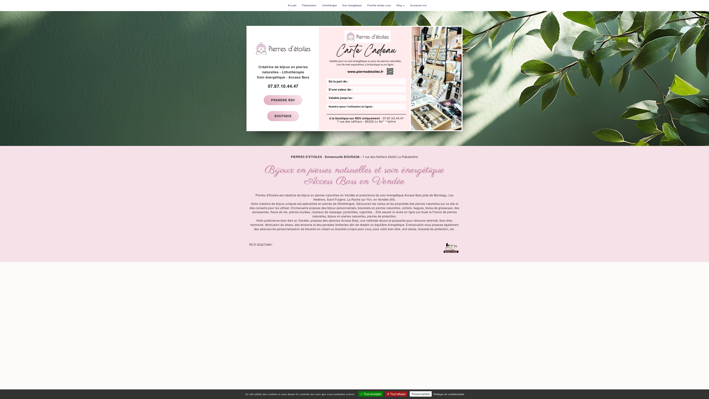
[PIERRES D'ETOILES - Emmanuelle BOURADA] (282, 5)
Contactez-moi (418, 5)
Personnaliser (421, 394)
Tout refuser (397, 394)
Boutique (283, 116)
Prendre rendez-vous (379, 5)
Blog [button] (400, 5)
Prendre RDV (283, 100)
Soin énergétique (352, 5)
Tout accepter (372, 394)
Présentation (309, 5)
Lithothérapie (329, 5)
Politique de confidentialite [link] (449, 394)
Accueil (292, 5)
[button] (326, 78)
